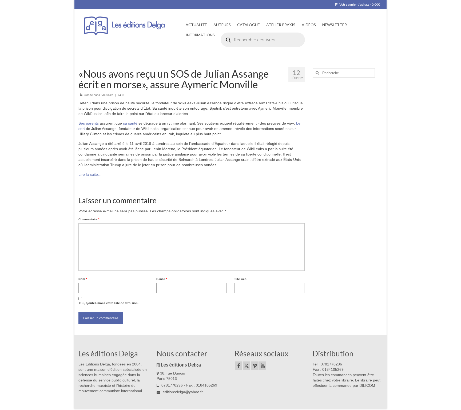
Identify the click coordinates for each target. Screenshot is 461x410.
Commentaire (88, 219)
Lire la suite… (90, 174)
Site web (241, 279)
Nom (82, 279)
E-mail (161, 279)
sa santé (130, 123)
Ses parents (88, 123)
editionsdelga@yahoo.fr (182, 392)
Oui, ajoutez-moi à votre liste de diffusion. (108, 303)
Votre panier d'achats (359, 4)
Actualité (107, 95)
